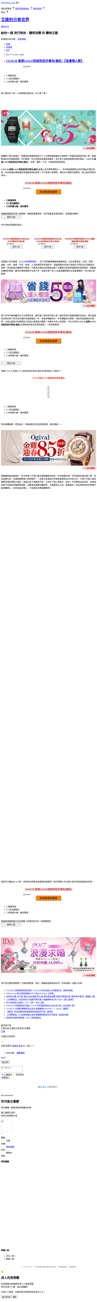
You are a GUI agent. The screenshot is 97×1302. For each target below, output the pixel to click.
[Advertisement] (48, 1203)
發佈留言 (5, 1078)
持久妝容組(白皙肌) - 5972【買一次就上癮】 (25, 1003)
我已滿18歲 (6, 1297)
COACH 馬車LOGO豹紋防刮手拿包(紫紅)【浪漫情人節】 (45, 61)
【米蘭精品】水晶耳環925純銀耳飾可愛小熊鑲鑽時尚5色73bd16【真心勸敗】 (40, 1000)
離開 (14, 1297)
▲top (3, 1057)
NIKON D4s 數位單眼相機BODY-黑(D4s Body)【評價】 (30, 993)
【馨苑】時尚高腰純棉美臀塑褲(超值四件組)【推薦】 (30, 1012)
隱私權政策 (63, 1267)
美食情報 (22, 39)
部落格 (9, 47)
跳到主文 (5, 27)
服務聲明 (72, 1267)
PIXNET (29, 1267)
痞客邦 (15, 1046)
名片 (8, 50)
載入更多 (5, 1062)
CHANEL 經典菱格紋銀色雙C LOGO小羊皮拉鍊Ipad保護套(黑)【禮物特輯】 (40, 990)
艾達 (3, 1031)
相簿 (8, 44)
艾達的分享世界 (15, 19)
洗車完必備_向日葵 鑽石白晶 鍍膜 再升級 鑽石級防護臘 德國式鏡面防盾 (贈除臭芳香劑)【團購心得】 (51, 996)
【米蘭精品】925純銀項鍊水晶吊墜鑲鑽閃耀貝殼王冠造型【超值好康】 (38, 1015)
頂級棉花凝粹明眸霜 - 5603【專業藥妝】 (24, 1018)
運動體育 (21, 1053)
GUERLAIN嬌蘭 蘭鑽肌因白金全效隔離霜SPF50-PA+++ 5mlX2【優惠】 (38, 1009)
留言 (21, 1046)
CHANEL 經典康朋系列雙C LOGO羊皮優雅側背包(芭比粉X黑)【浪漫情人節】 (41, 1006)
